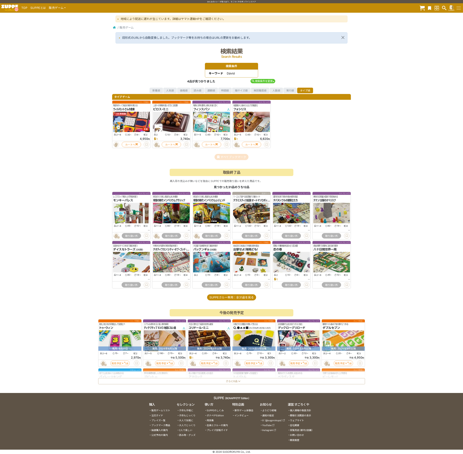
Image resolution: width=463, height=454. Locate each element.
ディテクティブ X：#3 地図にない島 (160, 328)
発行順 (290, 90)
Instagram (267, 430)
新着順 (156, 90)
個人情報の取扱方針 (300, 410)
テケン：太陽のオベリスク (324, 200)
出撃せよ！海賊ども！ (245, 249)
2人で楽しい (185, 430)
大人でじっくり (187, 425)
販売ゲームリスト (160, 410)
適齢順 (211, 90)
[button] (262, 81)
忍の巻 (277, 249)
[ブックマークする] (146, 144)
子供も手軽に (186, 410)
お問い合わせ (297, 435)
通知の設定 (268, 415)
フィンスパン (201, 109)
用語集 (210, 420)
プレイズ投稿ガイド (217, 430)
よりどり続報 (269, 410)
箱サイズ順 (241, 90)
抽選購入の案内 (159, 430)
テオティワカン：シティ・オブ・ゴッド (169, 249)
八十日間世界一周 (325, 249)
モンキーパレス (123, 200)
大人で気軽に (186, 420)
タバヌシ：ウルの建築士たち (285, 200)
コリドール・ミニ (199, 328)
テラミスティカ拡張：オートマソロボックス (252, 200)
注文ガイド (157, 415)
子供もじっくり (187, 415)
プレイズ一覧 (158, 420)
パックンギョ (201, 249)
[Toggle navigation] (458, 8)
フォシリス (239, 109)
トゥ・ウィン (106, 328)
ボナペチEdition (215, 415)
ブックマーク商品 (160, 425)
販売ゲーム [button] (56, 8)
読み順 (197, 90)
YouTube (266, 425)
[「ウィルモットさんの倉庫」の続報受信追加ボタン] (116, 144)
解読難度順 (260, 90)
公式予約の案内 (159, 435)
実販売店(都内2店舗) (301, 430)
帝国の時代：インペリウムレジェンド (209, 200)
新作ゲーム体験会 (244, 410)
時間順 (225, 90)
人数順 (276, 90)
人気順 (170, 90)
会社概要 (294, 425)
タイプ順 (305, 90)
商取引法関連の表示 (300, 415)
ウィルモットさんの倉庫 (124, 109)
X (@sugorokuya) (272, 420)
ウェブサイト (297, 420)
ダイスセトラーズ (124, 249)
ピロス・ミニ (161, 109)
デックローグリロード (291, 328)
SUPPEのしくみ (215, 410)
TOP (24, 8)
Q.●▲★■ (241, 328)
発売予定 (116, 363)
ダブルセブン (331, 328)
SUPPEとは (38, 8)
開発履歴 (294, 440)
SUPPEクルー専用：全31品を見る (231, 297)
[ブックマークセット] (430, 7)
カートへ (130, 144)
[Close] (343, 37)
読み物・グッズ (187, 435)
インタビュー (242, 415)
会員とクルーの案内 (217, 425)
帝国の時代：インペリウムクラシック (169, 200)
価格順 (184, 90)
